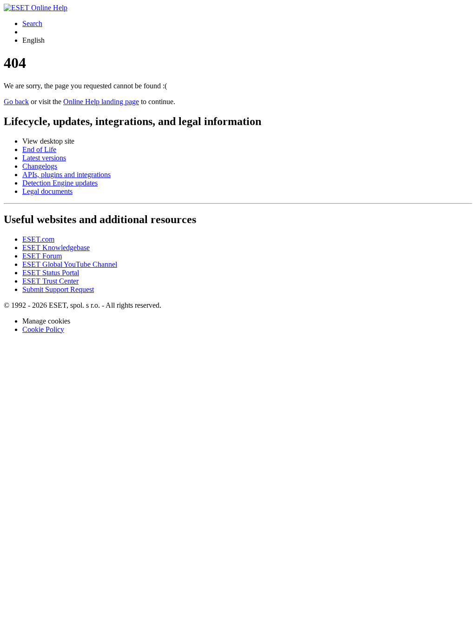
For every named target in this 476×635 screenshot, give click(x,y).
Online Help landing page (101, 102)
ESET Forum (42, 256)
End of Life (39, 149)
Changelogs (39, 166)
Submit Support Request (58, 289)
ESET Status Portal (50, 273)
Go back (16, 102)
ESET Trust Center (50, 281)
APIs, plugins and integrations (66, 175)
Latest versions (44, 158)
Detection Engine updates (60, 183)
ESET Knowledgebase (56, 247)
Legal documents (47, 191)
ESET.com (38, 239)
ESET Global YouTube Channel (69, 264)
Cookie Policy (43, 329)
